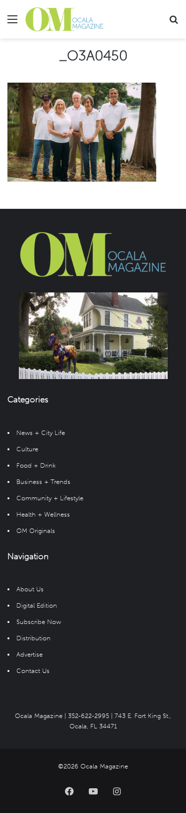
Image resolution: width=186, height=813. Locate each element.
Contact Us (33, 670)
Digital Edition (36, 605)
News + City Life (40, 432)
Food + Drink (36, 465)
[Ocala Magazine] (64, 19)
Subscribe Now (38, 621)
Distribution (33, 638)
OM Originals (35, 530)
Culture (27, 449)
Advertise (29, 654)
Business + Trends (43, 481)
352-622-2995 (88, 715)
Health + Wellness (43, 514)
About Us (30, 589)
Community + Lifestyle (49, 498)
